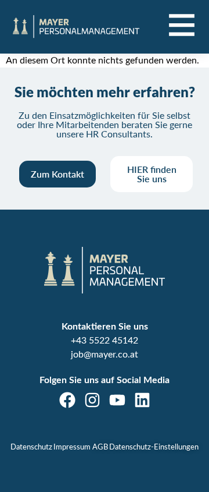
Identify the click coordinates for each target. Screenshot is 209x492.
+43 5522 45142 (104, 340)
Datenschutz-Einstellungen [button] (154, 447)
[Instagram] (92, 400)
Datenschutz (31, 447)
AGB (100, 447)
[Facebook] (67, 400)
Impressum (72, 447)
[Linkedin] (142, 400)
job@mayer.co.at (104, 354)
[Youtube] (117, 400)
